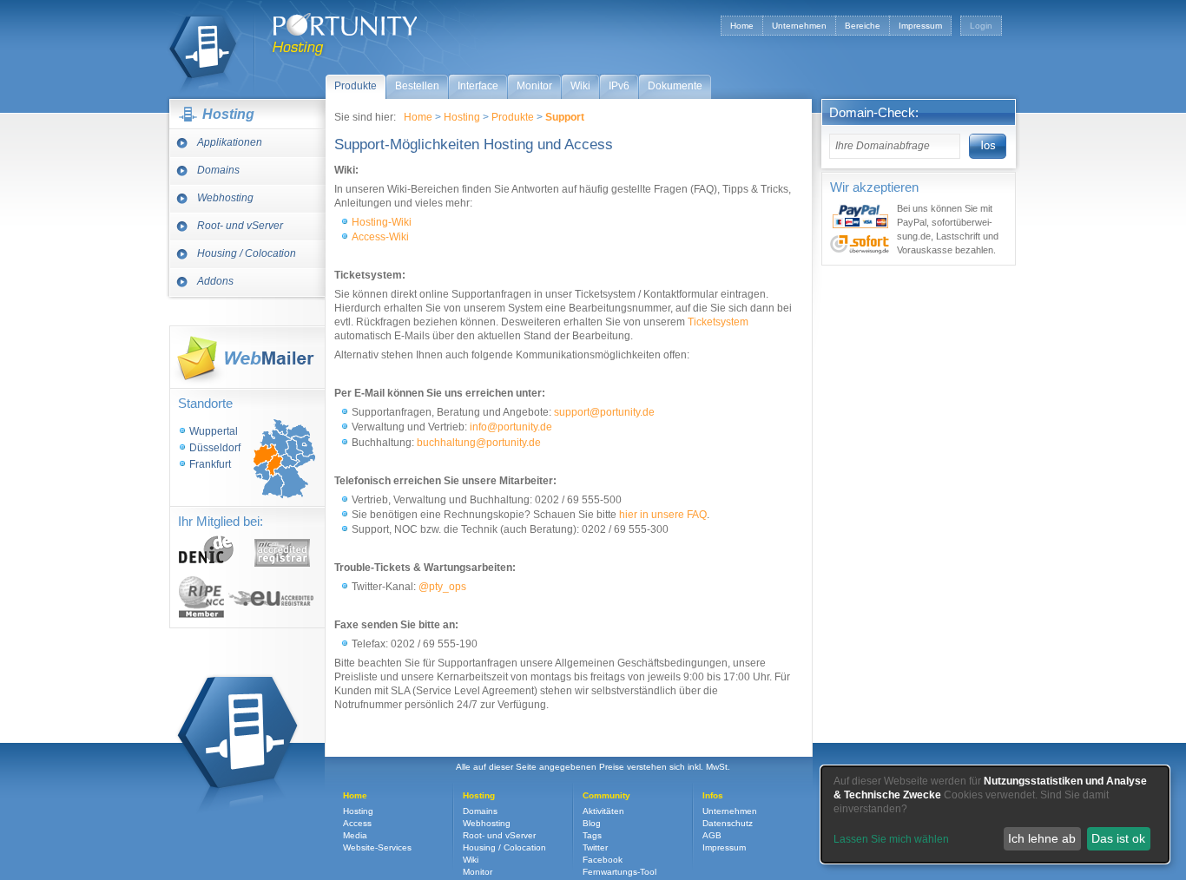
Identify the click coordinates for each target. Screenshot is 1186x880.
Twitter (595, 847)
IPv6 (619, 86)
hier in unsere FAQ (663, 515)
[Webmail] (247, 357)
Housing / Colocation (246, 253)
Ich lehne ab (1042, 838)
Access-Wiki (380, 237)
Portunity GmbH (345, 24)
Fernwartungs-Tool (619, 872)
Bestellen (417, 86)
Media (355, 835)
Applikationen (229, 142)
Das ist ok (1118, 838)
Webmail (247, 357)
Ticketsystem (718, 322)
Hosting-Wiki (382, 222)
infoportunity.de (511, 427)
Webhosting (225, 198)
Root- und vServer (240, 226)
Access (357, 823)
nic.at (282, 553)
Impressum (920, 25)
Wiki (580, 86)
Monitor (534, 86)
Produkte (355, 86)
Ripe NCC (201, 597)
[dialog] (995, 814)
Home (742, 25)
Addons (215, 281)
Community (606, 795)
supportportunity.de (604, 412)
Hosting (202, 47)
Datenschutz (727, 823)
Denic (206, 549)
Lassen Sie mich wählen (891, 839)
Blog (592, 823)
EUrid (270, 598)
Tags (592, 835)
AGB (711, 835)
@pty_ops (442, 587)
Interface (478, 86)
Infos (712, 795)
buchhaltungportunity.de (479, 443)
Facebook (603, 859)
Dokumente (675, 86)
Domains (218, 170)
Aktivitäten (603, 811)
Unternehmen (799, 25)
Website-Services (377, 847)
